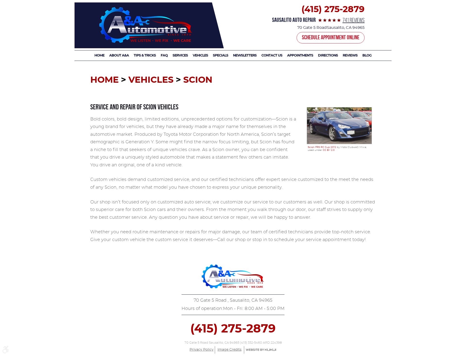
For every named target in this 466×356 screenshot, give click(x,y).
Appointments (300, 55)
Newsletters (245, 55)
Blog (367, 55)
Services (180, 55)
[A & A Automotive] (149, 25)
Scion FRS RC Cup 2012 (322, 147)
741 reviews (353, 20)
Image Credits (229, 349)
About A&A (119, 55)
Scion (197, 80)
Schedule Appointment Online (330, 37)
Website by (260, 350)
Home (99, 55)
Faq (164, 55)
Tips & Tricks (145, 55)
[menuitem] (100, 55)
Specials (220, 55)
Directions (328, 55)
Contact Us (271, 55)
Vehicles (200, 55)
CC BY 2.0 (329, 150)
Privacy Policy (202, 349)
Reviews (350, 55)
